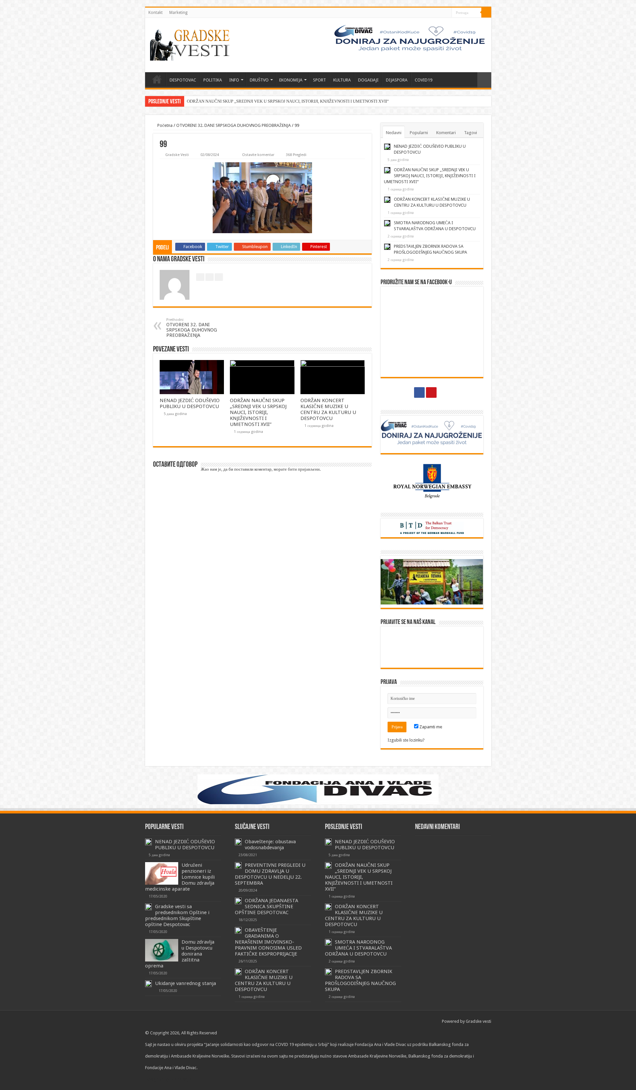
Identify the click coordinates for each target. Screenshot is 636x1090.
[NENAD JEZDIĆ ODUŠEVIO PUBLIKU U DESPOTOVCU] (148, 842)
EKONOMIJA (290, 80)
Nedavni (393, 132)
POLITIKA (212, 80)
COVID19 (423, 80)
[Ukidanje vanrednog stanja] (148, 983)
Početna (164, 125)
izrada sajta (181, 1079)
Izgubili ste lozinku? (406, 740)
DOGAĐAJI (368, 80)
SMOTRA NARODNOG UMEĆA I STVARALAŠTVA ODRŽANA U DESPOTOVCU (358, 948)
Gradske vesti (478, 1021)
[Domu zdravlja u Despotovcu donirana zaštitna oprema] (161, 950)
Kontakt (155, 12)
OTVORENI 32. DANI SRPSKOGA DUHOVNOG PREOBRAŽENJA (233, 125)
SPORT (319, 80)
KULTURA (342, 80)
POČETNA (157, 79)
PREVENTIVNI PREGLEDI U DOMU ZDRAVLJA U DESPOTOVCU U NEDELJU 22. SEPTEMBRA (270, 874)
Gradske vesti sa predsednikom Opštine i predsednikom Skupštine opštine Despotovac (177, 915)
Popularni (419, 132)
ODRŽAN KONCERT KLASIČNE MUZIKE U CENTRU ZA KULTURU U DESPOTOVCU (328, 409)
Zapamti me (430, 726)
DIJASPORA (396, 80)
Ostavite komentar (258, 155)
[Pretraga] (486, 13)
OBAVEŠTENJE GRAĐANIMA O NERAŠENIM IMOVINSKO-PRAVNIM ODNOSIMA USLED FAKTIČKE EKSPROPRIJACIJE (268, 942)
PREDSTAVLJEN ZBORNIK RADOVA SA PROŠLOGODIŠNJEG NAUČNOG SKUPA (360, 980)
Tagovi (470, 132)
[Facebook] (433, 13)
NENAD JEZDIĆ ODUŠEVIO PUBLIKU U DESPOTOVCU (190, 403)
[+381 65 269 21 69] (446, 13)
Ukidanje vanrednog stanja (185, 983)
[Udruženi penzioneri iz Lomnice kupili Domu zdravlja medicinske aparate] (161, 873)
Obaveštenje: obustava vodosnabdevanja (270, 845)
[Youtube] (439, 13)
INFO (234, 80)
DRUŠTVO (259, 80)
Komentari (446, 132)
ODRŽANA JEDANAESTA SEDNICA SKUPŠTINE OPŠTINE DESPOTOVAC (266, 906)
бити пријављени (304, 469)
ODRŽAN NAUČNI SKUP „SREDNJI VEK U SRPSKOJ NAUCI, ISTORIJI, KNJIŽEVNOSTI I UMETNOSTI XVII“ (288, 101)
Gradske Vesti (177, 155)
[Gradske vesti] (191, 45)
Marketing (178, 12)
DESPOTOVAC (183, 80)
